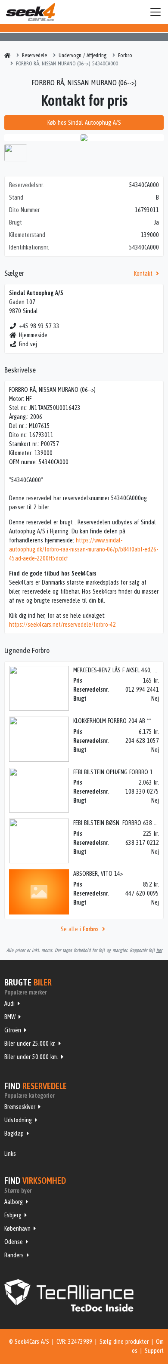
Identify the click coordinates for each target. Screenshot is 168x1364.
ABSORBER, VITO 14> (98, 873)
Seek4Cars (30, 12)
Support (154, 1350)
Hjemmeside (33, 335)
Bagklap (14, 1133)
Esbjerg (13, 1215)
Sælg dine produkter (124, 1341)
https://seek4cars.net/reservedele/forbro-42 (62, 624)
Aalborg (13, 1201)
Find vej (28, 344)
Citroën (12, 1030)
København (17, 1228)
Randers (14, 1255)
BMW (10, 1016)
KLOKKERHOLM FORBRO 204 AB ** (112, 720)
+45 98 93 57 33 (39, 326)
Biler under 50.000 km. (31, 1056)
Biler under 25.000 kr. (30, 1043)
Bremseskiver (19, 1106)
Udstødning (18, 1120)
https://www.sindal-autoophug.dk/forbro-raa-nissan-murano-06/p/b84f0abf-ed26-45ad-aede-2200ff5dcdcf (83, 549)
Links (10, 1153)
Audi (9, 1003)
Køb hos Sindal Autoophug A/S (84, 122)
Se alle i (79, 929)
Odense (13, 1241)
